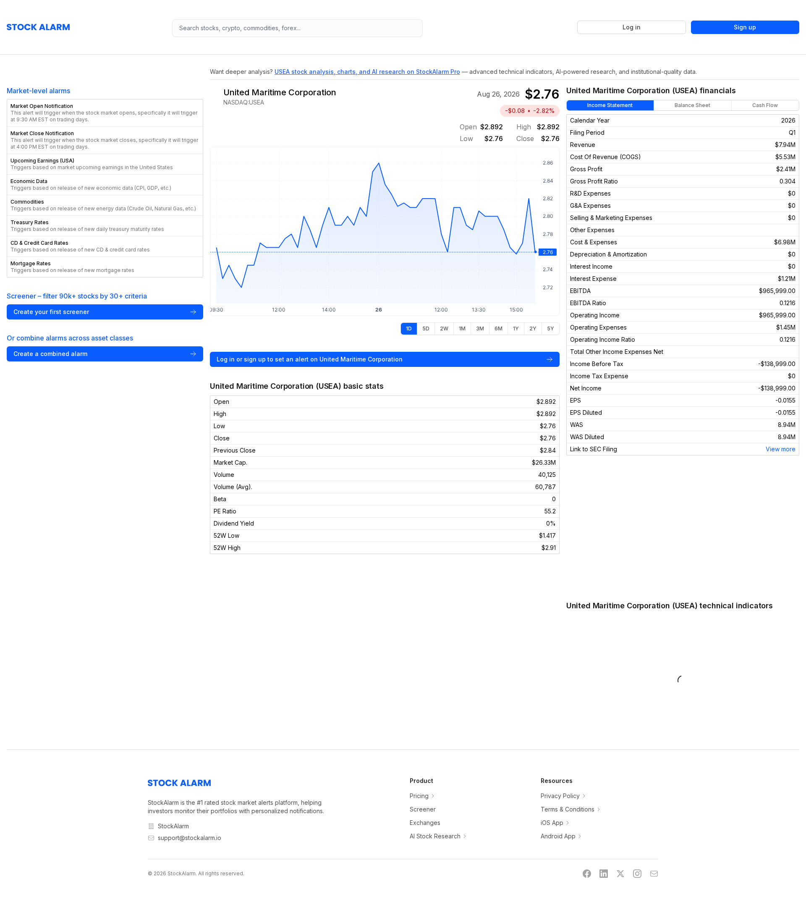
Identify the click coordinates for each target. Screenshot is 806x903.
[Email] (654, 873)
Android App (558, 836)
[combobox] (297, 28)
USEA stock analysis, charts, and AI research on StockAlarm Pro (367, 71)
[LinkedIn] (603, 873)
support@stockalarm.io (189, 837)
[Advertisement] (682, 527)
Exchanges (425, 822)
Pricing (419, 795)
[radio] (409, 329)
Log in (632, 27)
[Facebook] (587, 873)
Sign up (745, 27)
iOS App (552, 822)
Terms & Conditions (567, 809)
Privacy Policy (560, 795)
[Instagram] (637, 873)
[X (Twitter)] (620, 873)
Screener (423, 809)
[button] (105, 112)
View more (781, 449)
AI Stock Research (435, 836)
